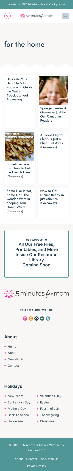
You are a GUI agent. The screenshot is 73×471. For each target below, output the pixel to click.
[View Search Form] (7, 16)
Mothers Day (17, 408)
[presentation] (53, 90)
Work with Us (49, 459)
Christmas (47, 421)
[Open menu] (65, 16)
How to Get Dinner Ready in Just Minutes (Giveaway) (52, 196)
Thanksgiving (49, 415)
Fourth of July (50, 408)
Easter (44, 402)
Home (12, 346)
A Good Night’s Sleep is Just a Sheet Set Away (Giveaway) (51, 141)
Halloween (15, 421)
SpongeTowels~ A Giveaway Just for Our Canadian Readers (53, 114)
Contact (13, 365)
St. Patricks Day (19, 402)
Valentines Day (50, 396)
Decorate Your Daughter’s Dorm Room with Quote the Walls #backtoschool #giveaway (19, 89)
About (12, 353)
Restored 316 (36, 450)
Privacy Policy (36, 466)
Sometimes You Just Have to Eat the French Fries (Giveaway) (18, 170)
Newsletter (15, 359)
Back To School (19, 415)
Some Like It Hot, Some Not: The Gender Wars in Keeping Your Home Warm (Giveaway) (19, 200)
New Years (15, 396)
